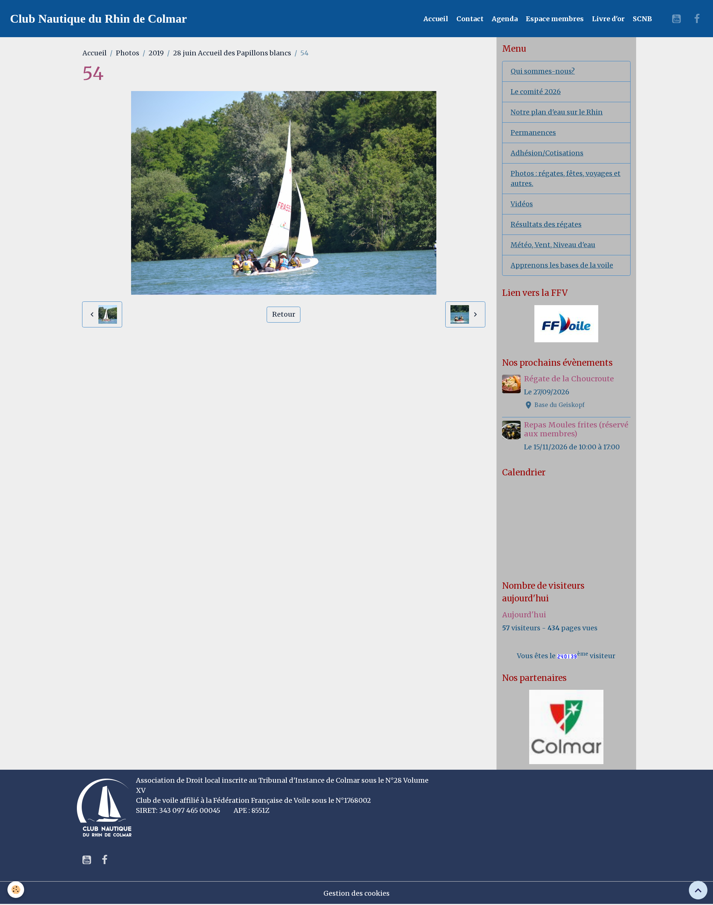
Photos (127, 53)
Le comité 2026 (536, 91)
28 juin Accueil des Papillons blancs (232, 53)
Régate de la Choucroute (569, 378)
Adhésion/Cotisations (547, 153)
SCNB (641, 18)
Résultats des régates (546, 224)
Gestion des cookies (356, 893)
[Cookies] (15, 889)
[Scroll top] (698, 890)
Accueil (435, 18)
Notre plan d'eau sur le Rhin (557, 112)
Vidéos (522, 204)
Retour (283, 314)
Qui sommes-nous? (543, 71)
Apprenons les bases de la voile (562, 265)
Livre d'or (607, 18)
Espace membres (554, 18)
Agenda (504, 18)
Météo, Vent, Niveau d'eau (553, 244)
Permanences (533, 132)
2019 (156, 53)
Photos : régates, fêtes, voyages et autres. (566, 178)
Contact (469, 18)
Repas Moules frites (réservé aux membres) (576, 429)
